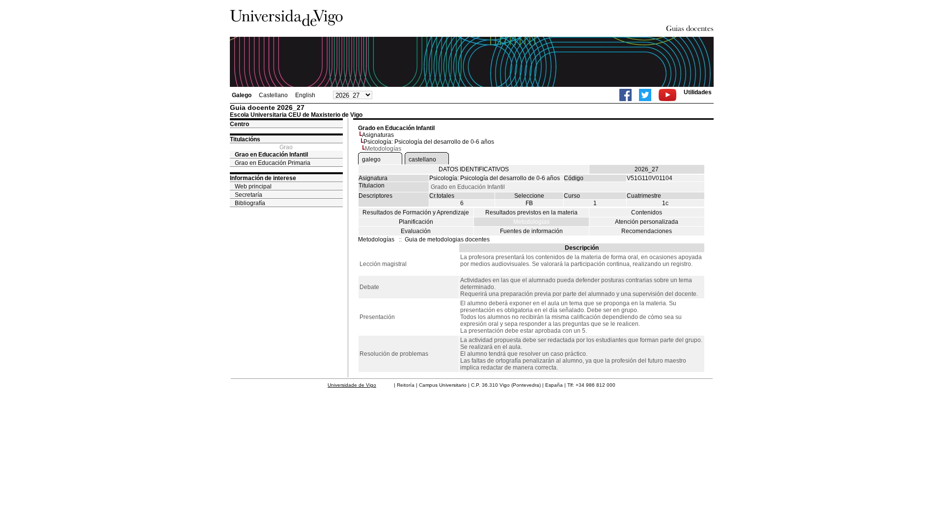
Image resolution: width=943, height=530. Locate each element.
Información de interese (263, 178)
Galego (241, 95)
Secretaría (248, 194)
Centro (239, 124)
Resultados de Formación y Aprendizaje (415, 212)
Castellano (273, 95)
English (305, 95)
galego (371, 159)
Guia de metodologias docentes (447, 239)
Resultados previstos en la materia (531, 212)
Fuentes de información (531, 231)
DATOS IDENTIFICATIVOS (474, 169)
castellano (422, 159)
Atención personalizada (646, 221)
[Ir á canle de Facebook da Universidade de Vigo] (625, 95)
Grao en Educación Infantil (271, 154)
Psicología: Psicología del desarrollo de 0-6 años (428, 141)
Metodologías (531, 221)
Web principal (253, 186)
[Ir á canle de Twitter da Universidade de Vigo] (645, 95)
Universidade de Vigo (352, 385)
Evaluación (416, 231)
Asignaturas (378, 135)
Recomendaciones (646, 231)
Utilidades (698, 92)
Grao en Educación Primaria (272, 162)
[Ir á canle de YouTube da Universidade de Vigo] (667, 95)
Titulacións (245, 139)
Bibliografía (250, 203)
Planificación (416, 221)
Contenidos (646, 212)
